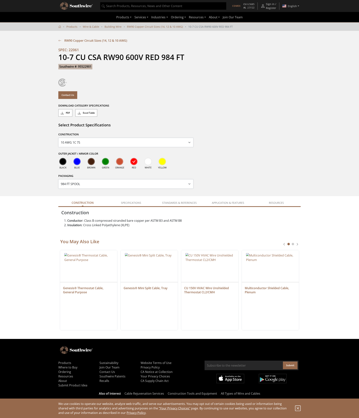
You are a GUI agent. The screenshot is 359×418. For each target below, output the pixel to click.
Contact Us (68, 95)
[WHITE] (148, 161)
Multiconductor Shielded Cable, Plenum (267, 290)
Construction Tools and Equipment (192, 393)
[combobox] (163, 6)
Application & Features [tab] (228, 203)
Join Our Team (233, 17)
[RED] (133, 161)
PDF (67, 112)
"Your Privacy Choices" (174, 408)
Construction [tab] (83, 203)
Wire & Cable (91, 26)
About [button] (213, 17)
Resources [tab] (276, 203)
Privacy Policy (136, 413)
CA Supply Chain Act (155, 381)
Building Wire (113, 26)
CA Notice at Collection (157, 372)
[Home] (59, 27)
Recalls (104, 381)
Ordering (64, 372)
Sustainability (108, 363)
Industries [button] (158, 17)
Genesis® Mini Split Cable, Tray (146, 288)
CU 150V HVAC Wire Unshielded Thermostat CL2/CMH (207, 290)
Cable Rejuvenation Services (144, 393)
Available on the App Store (230, 378)
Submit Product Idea (72, 385)
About (62, 381)
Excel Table (88, 112)
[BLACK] (62, 161)
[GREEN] (105, 161)
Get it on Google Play (273, 378)
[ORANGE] (119, 161)
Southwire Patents (112, 376)
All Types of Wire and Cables (240, 393)
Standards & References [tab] (179, 203)
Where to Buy (67, 367)
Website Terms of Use (156, 363)
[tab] (288, 244)
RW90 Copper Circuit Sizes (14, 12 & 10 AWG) (155, 26)
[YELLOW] (162, 161)
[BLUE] (77, 161)
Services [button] (140, 17)
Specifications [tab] (131, 203)
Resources (65, 376)
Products (71, 26)
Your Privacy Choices (155, 376)
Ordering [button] (177, 17)
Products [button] (122, 17)
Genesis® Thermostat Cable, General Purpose (83, 290)
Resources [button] (196, 17)
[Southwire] (76, 5)
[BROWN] (91, 161)
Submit (290, 365)
